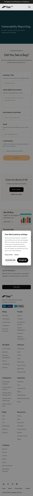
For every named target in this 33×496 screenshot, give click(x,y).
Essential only (10, 260)
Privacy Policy (9, 254)
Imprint (17, 254)
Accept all (22, 260)
